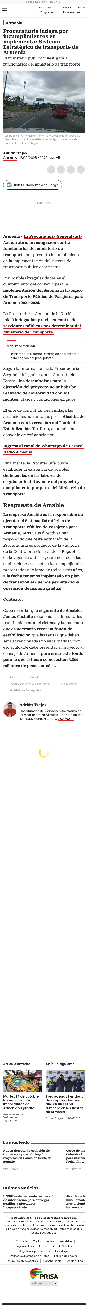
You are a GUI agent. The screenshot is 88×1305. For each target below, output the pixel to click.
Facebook (51, 169)
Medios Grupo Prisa (44, 1283)
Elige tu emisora (72, 12)
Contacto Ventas (43, 1241)
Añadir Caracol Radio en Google (36, 185)
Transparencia (52, 1261)
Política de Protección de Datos (29, 1256)
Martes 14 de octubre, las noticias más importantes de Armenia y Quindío (21, 1102)
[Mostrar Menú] (4, 10)
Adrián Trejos (15, 153)
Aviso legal (62, 1251)
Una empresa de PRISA (44, 1273)
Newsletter (66, 1241)
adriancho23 (30, 153)
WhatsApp (81, 169)
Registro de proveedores (34, 1251)
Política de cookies (66, 1256)
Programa (46, 12)
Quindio (35, 677)
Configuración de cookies (21, 1261)
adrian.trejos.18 (35, 153)
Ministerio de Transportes (25, 690)
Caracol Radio (20, 10)
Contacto (22, 1241)
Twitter (61, 169)
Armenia (14, 22)
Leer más (64, 718)
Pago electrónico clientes (31, 1246)
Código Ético (75, 1261)
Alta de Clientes (62, 1246)
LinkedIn (71, 169)
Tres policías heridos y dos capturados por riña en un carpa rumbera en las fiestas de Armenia (65, 1104)
